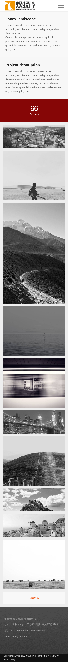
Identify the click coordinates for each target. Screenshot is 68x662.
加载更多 (34, 598)
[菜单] (59, 5)
